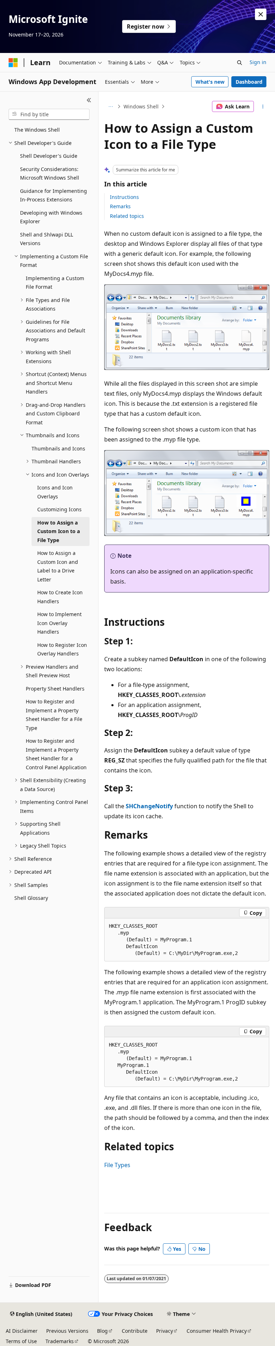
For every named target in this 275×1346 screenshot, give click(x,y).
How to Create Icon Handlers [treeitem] (60, 597)
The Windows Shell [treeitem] (37, 129)
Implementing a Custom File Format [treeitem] (55, 283)
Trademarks (59, 1341)
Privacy (164, 1330)
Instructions (124, 197)
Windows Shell (141, 106)
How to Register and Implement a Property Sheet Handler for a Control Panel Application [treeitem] (56, 754)
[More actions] (263, 106)
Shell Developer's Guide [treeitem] (48, 155)
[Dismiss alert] (260, 14)
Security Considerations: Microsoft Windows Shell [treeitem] (49, 173)
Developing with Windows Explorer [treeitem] (51, 217)
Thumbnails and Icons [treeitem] (58, 448)
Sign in (258, 62)
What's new (210, 81)
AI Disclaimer (22, 1330)
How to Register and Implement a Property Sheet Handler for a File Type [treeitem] (54, 714)
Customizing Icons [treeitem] (59, 509)
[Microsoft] (13, 62)
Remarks (120, 206)
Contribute (135, 1330)
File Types (117, 1165)
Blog (102, 1330)
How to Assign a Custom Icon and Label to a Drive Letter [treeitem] (57, 566)
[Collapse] (89, 100)
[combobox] (49, 114)
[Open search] (239, 62)
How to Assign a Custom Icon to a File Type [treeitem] (58, 531)
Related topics (127, 216)
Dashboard (249, 81)
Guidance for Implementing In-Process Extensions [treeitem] (53, 195)
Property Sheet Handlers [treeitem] (55, 688)
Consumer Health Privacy (217, 1330)
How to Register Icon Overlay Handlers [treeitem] (62, 649)
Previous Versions (67, 1330)
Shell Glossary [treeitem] (31, 897)
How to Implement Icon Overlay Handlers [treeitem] (59, 623)
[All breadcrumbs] (110, 106)
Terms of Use (21, 1341)
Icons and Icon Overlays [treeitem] (55, 492)
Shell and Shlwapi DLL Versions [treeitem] (46, 239)
